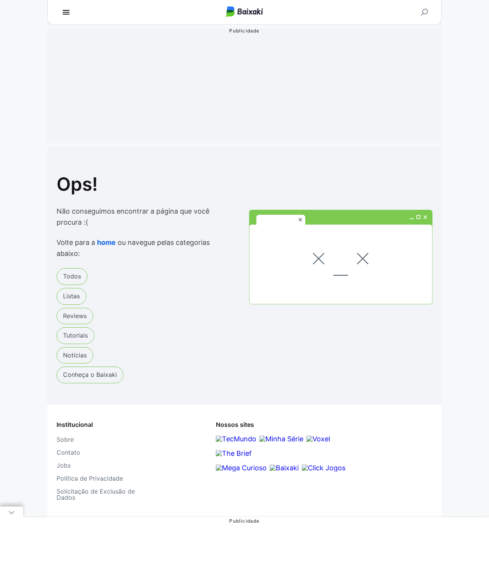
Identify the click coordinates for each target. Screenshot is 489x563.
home (106, 242)
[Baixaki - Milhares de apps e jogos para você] (244, 12)
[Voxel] (318, 439)
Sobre (65, 439)
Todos (72, 276)
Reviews (75, 316)
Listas (71, 296)
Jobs (64, 465)
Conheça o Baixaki (90, 374)
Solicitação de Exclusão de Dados (96, 494)
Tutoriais (75, 335)
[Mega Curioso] (241, 468)
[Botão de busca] (424, 12)
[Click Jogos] (323, 468)
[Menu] (66, 12)
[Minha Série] (281, 439)
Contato (68, 452)
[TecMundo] (236, 439)
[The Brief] (234, 453)
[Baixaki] (284, 468)
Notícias (75, 355)
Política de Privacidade (90, 478)
